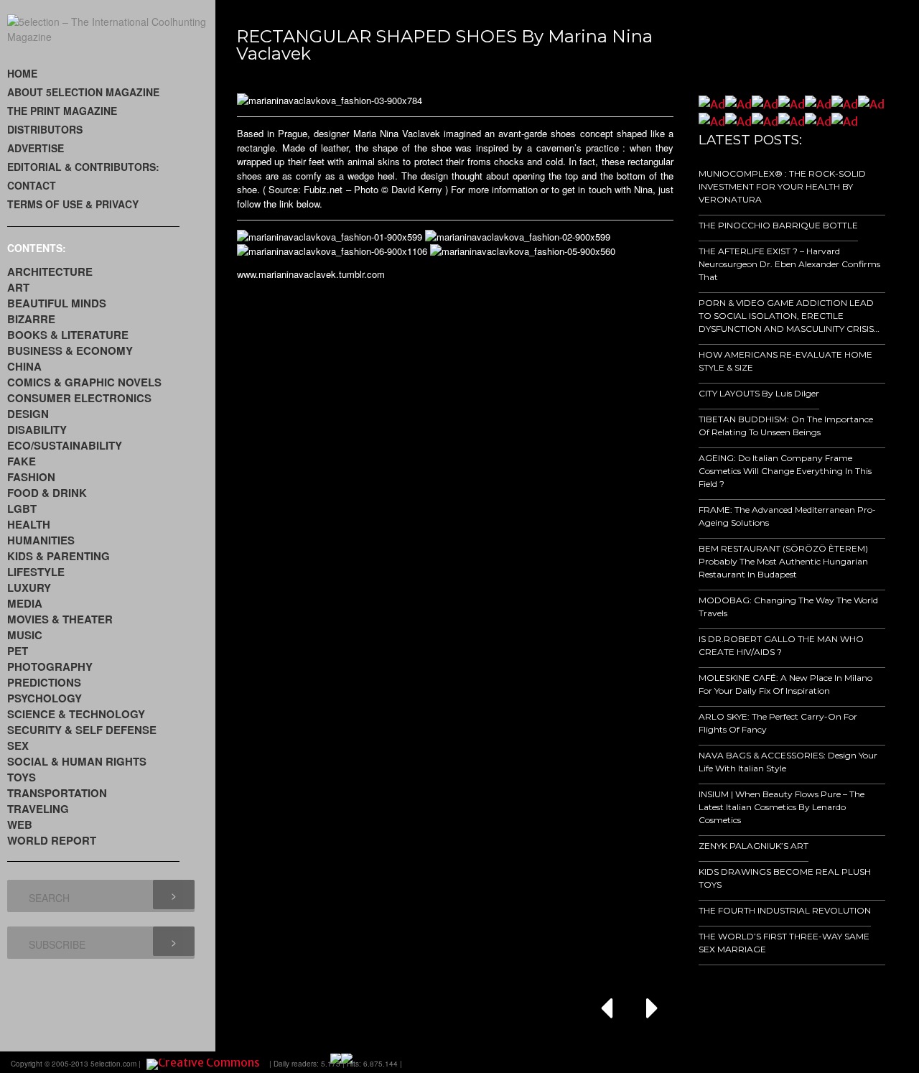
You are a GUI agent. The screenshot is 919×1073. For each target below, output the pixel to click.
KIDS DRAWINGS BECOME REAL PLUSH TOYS (785, 878)
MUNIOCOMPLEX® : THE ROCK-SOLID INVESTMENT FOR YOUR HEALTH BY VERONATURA (782, 186)
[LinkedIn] (811, 1062)
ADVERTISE (35, 148)
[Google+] (771, 1062)
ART (18, 287)
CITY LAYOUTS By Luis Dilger (759, 393)
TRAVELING (38, 809)
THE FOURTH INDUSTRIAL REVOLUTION (785, 910)
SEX (18, 745)
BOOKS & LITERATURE (68, 335)
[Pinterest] (851, 1062)
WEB (19, 824)
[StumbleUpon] (831, 1062)
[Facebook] (751, 1062)
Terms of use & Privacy (73, 204)
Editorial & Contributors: (83, 166)
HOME (22, 73)
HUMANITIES (41, 540)
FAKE (21, 461)
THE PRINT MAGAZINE (62, 110)
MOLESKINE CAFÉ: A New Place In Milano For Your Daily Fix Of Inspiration (785, 684)
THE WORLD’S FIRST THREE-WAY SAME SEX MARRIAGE (784, 942)
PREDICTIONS (44, 682)
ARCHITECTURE (50, 271)
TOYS (21, 777)
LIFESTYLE (36, 572)
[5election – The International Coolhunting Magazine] (111, 36)
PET (17, 651)
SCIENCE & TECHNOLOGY (76, 714)
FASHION (31, 477)
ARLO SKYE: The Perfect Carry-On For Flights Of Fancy (778, 723)
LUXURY (29, 587)
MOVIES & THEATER (60, 619)
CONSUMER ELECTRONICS (79, 398)
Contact (31, 185)
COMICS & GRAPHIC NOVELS (84, 382)
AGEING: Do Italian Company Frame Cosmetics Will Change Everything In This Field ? (785, 470)
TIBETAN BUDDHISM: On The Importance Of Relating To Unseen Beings (786, 425)
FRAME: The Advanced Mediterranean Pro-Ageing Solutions (787, 516)
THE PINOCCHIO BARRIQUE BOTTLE (778, 225)
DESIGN (28, 414)
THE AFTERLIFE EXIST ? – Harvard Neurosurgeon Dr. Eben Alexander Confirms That (789, 264)
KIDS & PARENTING (58, 556)
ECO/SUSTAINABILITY (64, 445)
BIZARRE (31, 319)
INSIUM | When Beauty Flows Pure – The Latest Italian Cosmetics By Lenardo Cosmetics (781, 807)
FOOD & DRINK (47, 493)
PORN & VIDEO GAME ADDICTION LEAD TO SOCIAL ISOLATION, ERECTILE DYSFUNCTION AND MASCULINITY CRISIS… (789, 315)
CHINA (24, 366)
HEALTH (28, 524)
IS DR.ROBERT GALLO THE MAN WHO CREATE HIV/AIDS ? (781, 645)
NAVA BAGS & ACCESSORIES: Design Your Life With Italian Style (788, 762)
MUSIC (24, 635)
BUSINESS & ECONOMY (70, 350)
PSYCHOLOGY (44, 698)
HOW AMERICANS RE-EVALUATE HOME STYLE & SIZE (785, 361)
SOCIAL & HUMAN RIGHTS (76, 761)
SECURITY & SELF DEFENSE (82, 730)
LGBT (22, 508)
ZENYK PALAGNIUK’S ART (753, 845)
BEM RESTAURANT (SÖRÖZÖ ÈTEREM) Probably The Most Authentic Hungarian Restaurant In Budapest (783, 561)
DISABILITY (37, 429)
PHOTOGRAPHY (50, 666)
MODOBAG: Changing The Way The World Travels (788, 606)
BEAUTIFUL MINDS (56, 303)
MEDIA (24, 603)
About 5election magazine (83, 92)
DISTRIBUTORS (45, 129)
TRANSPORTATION (57, 793)
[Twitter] (791, 1062)
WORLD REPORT (51, 840)
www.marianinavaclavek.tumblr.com (311, 274)
